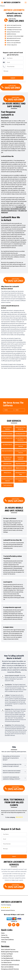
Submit (13, 78)
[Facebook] (17, 924)
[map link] (2, 2)
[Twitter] (13, 924)
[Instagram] (9, 924)
